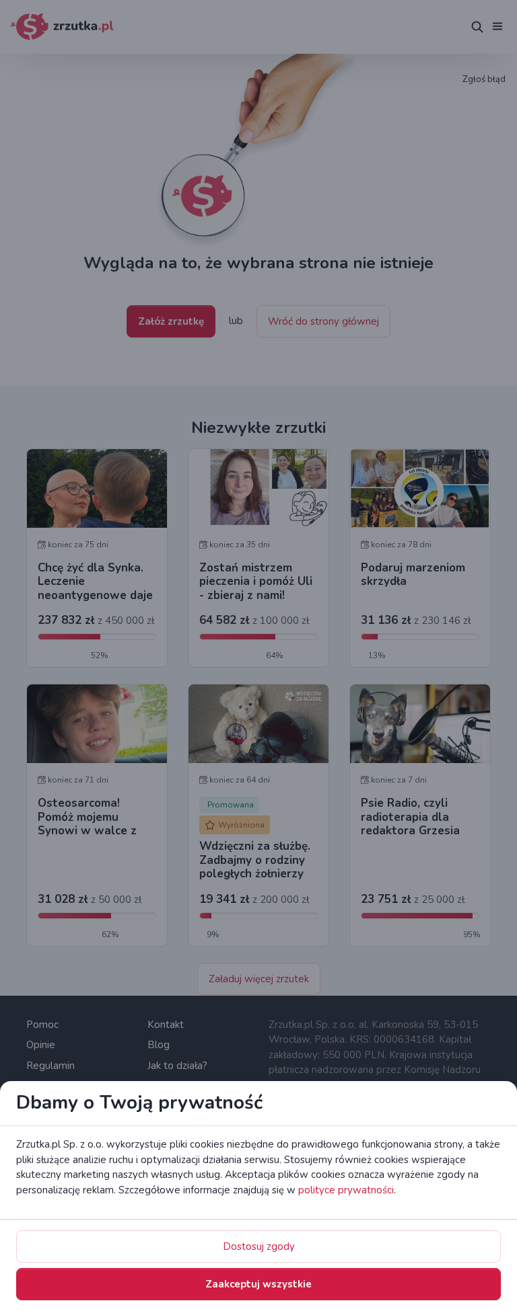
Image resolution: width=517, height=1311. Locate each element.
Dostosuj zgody (259, 1246)
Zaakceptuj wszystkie (258, 1284)
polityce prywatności (346, 1190)
